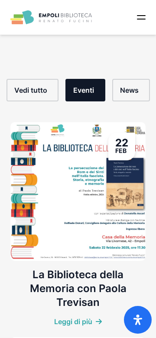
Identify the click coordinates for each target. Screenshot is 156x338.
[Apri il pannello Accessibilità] (138, 320)
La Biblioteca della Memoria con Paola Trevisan (78, 288)
